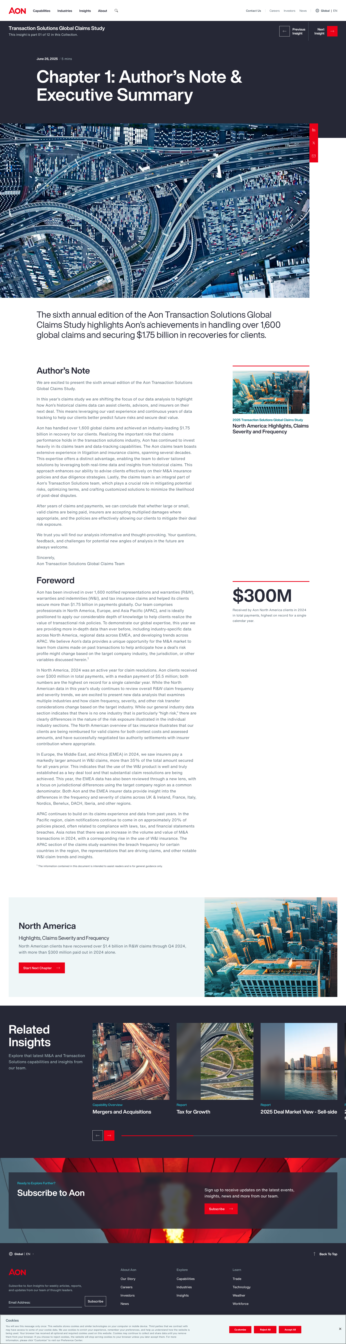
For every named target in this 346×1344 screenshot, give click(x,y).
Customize (240, 1329)
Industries (64, 10)
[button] (42, 967)
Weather (239, 1295)
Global (329, 10)
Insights (85, 10)
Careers (275, 10)
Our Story (128, 1278)
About (102, 10)
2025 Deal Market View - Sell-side (299, 1112)
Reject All (265, 1329)
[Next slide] (109, 1135)
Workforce (241, 1303)
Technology (242, 1287)
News (303, 10)
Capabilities (41, 10)
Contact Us (253, 10)
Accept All (290, 1329)
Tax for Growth (193, 1112)
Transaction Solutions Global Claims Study (57, 28)
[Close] (340, 1329)
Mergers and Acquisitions (122, 1112)
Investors (289, 10)
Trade (237, 1278)
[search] (116, 10)
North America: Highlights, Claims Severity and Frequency (271, 428)
